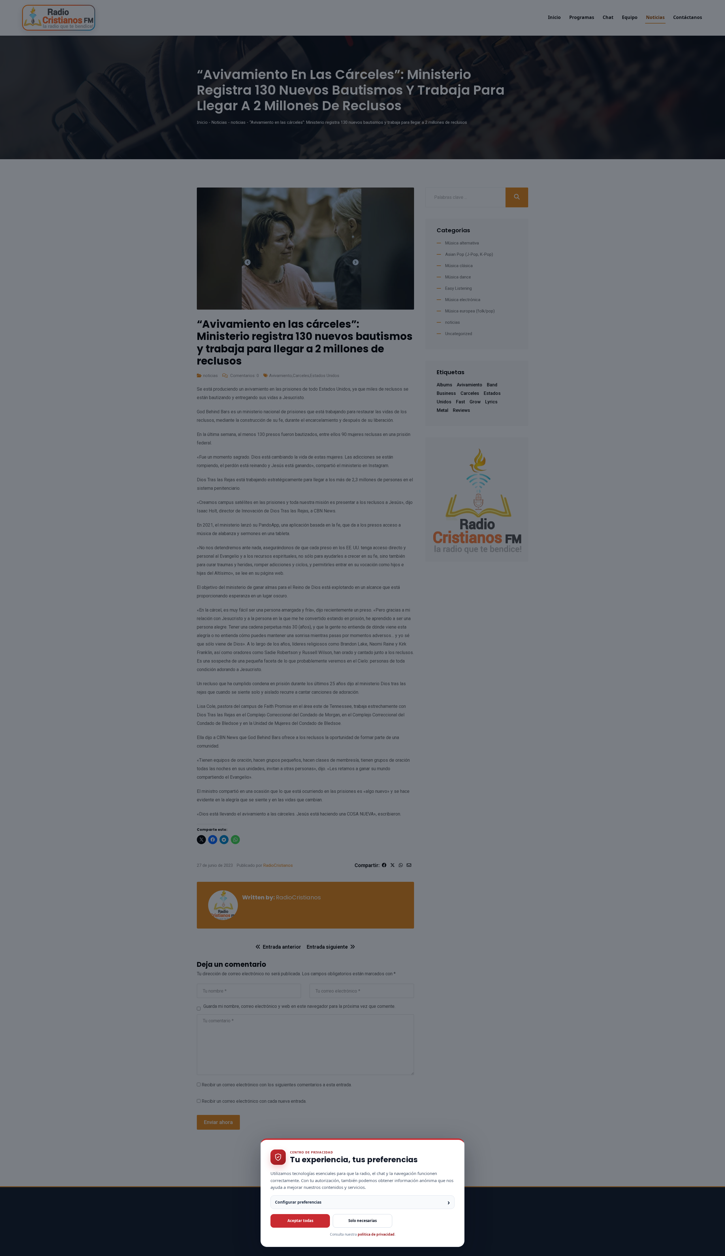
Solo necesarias (362, 1220)
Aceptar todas (300, 1220)
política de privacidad (376, 1234)
